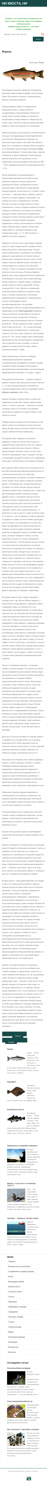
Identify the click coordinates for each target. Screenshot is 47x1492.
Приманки (12, 1302)
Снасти (11, 1297)
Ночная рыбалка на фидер (18, 1368)
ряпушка (5, 392)
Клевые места (14, 1287)
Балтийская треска (15, 1109)
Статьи (11, 1322)
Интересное (13, 1347)
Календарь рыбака (16, 1282)
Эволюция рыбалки (16, 1337)
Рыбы (41, 63)
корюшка (14, 392)
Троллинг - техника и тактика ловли (22, 1218)
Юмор (10, 1332)
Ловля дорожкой (25, 311)
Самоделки (13, 1312)
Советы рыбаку (14, 1327)
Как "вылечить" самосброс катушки (23, 1429)
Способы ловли (15, 1292)
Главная (11, 1261)
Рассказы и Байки (15, 1317)
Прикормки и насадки (17, 1307)
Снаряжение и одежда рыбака (21, 1271)
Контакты (12, 1352)
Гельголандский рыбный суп (19, 1401)
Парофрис (11, 1082)
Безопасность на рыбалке (19, 1266)
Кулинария (12, 1342)
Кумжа (10, 1049)
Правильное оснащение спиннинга (22, 1146)
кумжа (40, 149)
